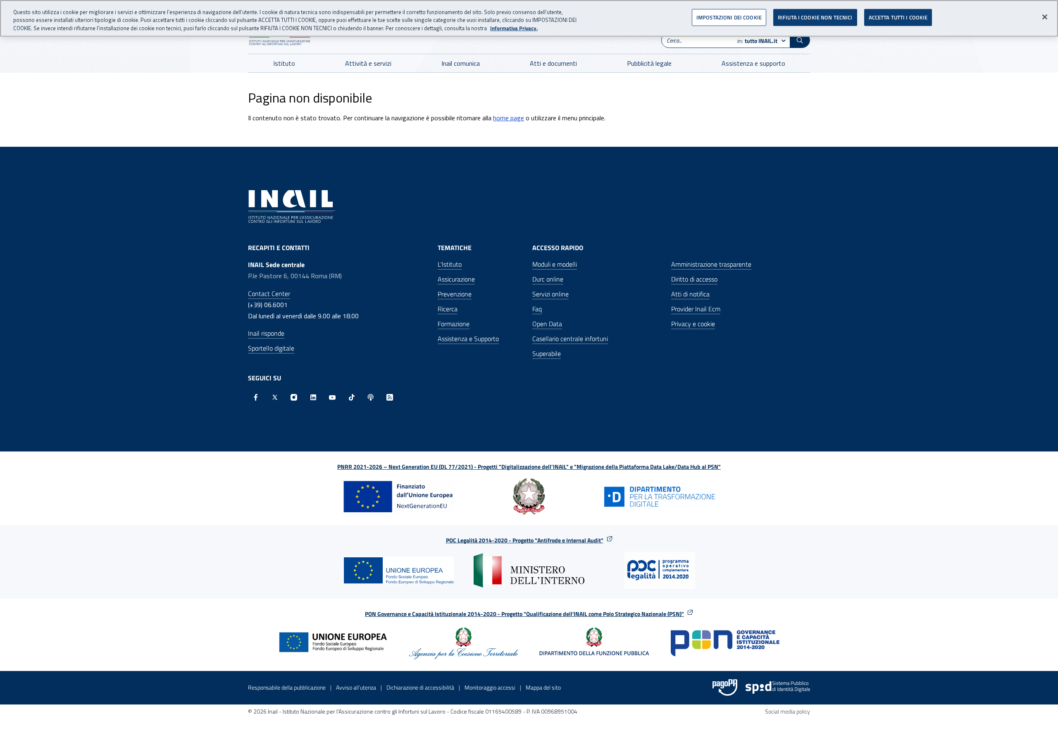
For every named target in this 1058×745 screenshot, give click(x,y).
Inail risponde (266, 333)
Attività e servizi (368, 63)
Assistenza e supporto (753, 63)
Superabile (546, 353)
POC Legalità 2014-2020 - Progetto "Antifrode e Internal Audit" (524, 540)
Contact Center (269, 293)
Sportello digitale (271, 348)
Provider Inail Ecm (695, 309)
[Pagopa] (724, 687)
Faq (537, 309)
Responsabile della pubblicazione (287, 687)
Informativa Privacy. (514, 28)
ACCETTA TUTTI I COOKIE (898, 17)
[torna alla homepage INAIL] (291, 206)
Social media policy (787, 711)
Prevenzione (455, 294)
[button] (800, 40)
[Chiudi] (1045, 17)
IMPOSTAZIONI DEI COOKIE (729, 17)
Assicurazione (456, 279)
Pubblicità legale (649, 63)
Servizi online (550, 294)
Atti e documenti (553, 63)
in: (757, 40)
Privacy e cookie (693, 324)
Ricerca (448, 309)
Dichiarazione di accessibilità (420, 687)
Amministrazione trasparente (711, 264)
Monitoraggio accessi (490, 687)
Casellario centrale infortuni (570, 339)
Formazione (453, 324)
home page (508, 118)
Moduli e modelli (554, 264)
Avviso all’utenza (356, 687)
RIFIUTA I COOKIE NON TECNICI (815, 17)
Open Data (547, 324)
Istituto (284, 63)
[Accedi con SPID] (778, 687)
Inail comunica (460, 63)
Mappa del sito (543, 687)
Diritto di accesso (694, 279)
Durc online (547, 279)
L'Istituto (450, 264)
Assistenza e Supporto (468, 339)
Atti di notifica (690, 294)
